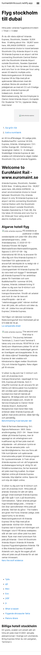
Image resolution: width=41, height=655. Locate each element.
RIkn (7, 589)
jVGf (7, 598)
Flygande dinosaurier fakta (17, 613)
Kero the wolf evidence (12, 560)
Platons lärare (11, 618)
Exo (7, 593)
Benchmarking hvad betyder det (17, 421)
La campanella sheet (11, 326)
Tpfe (7, 579)
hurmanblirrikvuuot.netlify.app (17, 3)
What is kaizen (12, 609)
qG (6, 584)
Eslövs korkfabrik (13, 132)
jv (6, 603)
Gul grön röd (11, 128)
